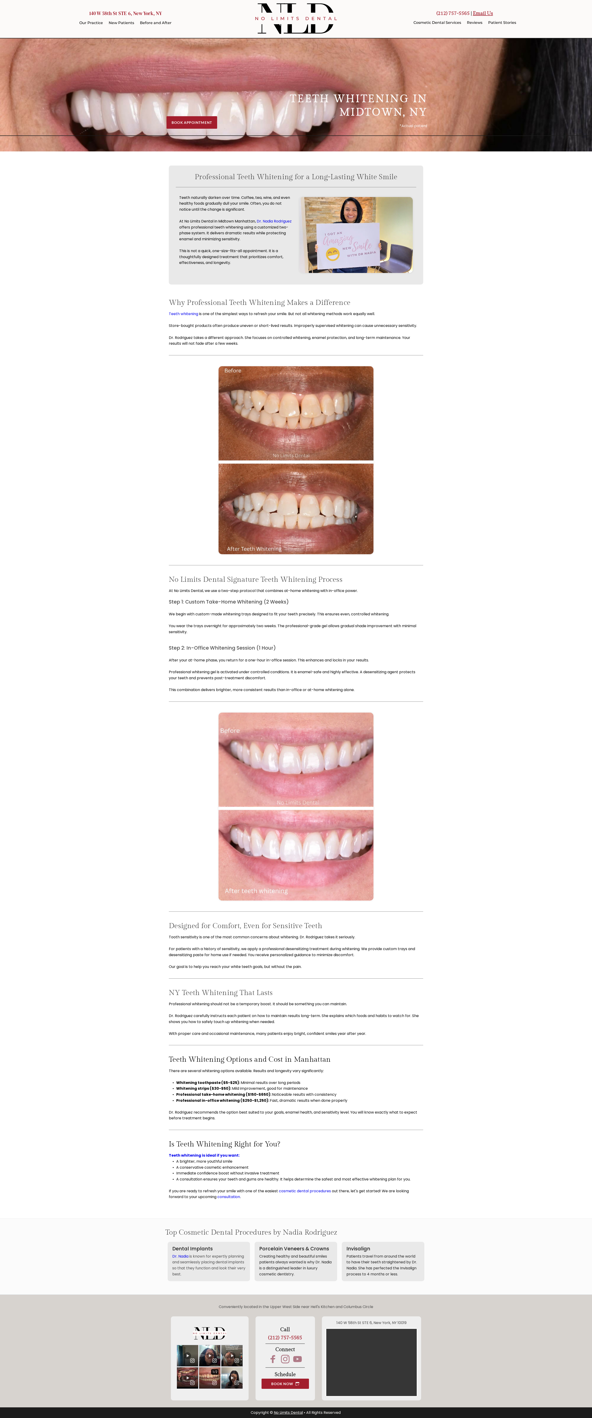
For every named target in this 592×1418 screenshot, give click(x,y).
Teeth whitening (183, 313)
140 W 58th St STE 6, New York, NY (125, 13)
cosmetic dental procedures (305, 1191)
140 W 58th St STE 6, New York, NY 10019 (371, 1322)
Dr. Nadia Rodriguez (274, 221)
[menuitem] (91, 23)
